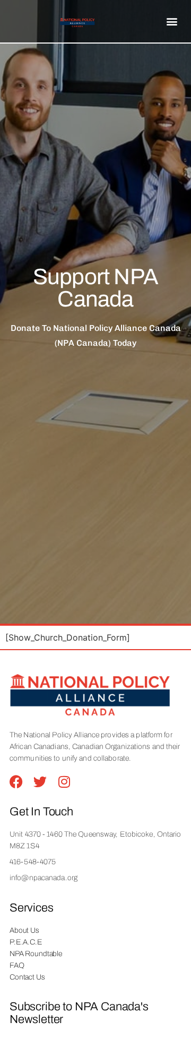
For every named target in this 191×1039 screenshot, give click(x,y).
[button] (172, 21)
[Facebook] (16, 781)
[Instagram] (64, 781)
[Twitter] (40, 781)
